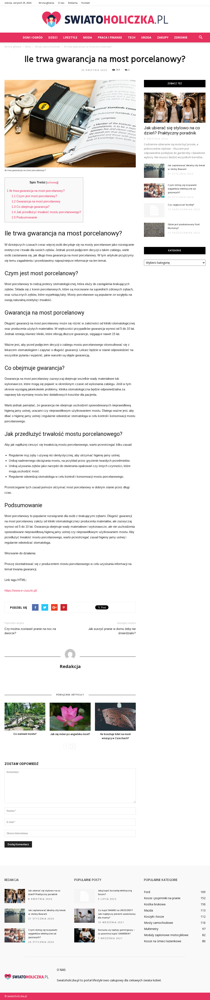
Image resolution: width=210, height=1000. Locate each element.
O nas (61, 2)
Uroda (146, 37)
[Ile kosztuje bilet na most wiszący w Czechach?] (115, 717)
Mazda (148, 910)
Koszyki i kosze (154, 916)
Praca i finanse (110, 37)
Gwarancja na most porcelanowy (35, 201)
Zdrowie (180, 37)
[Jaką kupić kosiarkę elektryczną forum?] (84, 896)
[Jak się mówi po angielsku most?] (70, 717)
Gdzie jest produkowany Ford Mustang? (184, 226)
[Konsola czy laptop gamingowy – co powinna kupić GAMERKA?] (84, 935)
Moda (87, 37)
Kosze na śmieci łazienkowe (162, 941)
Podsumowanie (24, 217)
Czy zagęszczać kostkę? (181, 205)
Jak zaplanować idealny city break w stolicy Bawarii (186, 167)
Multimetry (151, 929)
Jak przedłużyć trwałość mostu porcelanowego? (46, 212)
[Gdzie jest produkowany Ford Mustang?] (154, 230)
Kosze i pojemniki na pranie (162, 898)
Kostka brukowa (154, 904)
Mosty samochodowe (158, 923)
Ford (147, 892)
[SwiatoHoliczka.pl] (105, 19)
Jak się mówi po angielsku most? (70, 734)
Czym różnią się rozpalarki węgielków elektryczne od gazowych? (182, 189)
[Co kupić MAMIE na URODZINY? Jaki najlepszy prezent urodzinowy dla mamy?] (84, 916)
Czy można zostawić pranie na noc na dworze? (30, 631)
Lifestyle (70, 37)
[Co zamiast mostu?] (25, 717)
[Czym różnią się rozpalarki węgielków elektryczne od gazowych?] (154, 190)
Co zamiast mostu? (25, 733)
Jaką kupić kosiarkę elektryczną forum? (115, 893)
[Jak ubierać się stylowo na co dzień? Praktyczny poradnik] (174, 108)
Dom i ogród (33, 37)
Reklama (73, 2)
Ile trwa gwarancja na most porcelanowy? (36, 190)
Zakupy (162, 37)
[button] (200, 37)
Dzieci (52, 37)
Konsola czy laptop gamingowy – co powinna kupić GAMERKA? (116, 932)
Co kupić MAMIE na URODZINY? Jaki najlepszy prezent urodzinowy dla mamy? (117, 914)
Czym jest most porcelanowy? (34, 196)
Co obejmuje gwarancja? (30, 206)
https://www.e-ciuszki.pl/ (21, 590)
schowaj (52, 182)
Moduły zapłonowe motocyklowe (166, 935)
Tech (131, 37)
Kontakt (85, 2)
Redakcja (70, 666)
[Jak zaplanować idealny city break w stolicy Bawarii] (154, 171)
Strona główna (46, 2)
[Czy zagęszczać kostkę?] (154, 210)
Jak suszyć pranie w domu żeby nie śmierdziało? (112, 631)
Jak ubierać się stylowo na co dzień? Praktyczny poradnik (172, 130)
